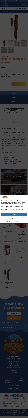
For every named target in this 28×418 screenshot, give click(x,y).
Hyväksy (14, 214)
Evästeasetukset (11, 221)
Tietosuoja (17, 221)
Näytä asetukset (14, 218)
